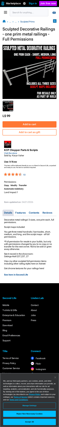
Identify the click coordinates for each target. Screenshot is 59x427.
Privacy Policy (9, 363)
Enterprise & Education (14, 315)
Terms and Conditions (18, 400)
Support (6, 340)
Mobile (6, 305)
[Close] (55, 377)
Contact (35, 305)
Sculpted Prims (27, 21)
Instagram (40, 369)
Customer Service (11, 368)
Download (8, 325)
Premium (7, 320)
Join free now (48, 3)
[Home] (4, 21)
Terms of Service (11, 358)
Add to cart (29, 124)
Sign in (33, 3)
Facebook (40, 358)
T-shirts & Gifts (10, 310)
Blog (5, 330)
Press (33, 320)
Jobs (33, 315)
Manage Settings (29, 405)
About (34, 310)
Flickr (38, 363)
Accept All (29, 422)
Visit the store (10, 153)
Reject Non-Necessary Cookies (29, 414)
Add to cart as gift (29, 132)
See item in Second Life (16, 274)
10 (24, 174)
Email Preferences (11, 335)
